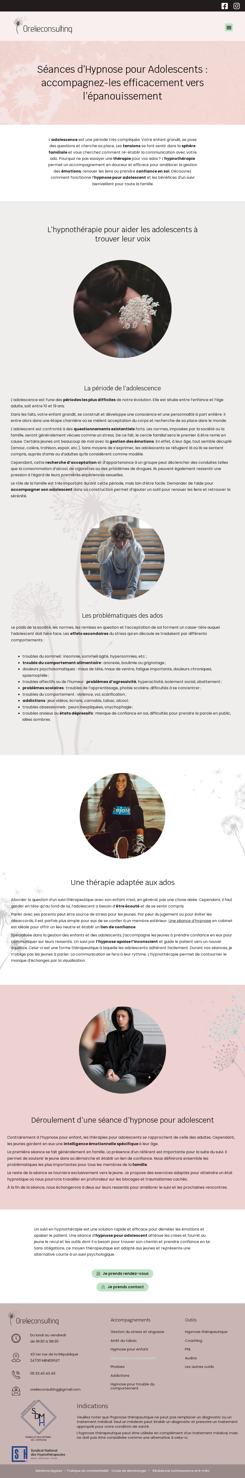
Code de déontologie (129, 1470)
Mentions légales (49, 1470)
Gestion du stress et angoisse (137, 1331)
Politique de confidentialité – (89, 1470)
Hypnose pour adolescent (134, 1357)
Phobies (118, 1366)
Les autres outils (199, 1366)
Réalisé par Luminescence (173, 1470)
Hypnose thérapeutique (206, 1331)
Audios (191, 1357)
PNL (188, 1349)
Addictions (120, 1375)
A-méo (204, 1470)
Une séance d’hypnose (189, 921)
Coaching (193, 1340)
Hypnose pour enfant (129, 1349)
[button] (229, 27)
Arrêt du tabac (124, 1340)
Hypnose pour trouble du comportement (133, 1386)
